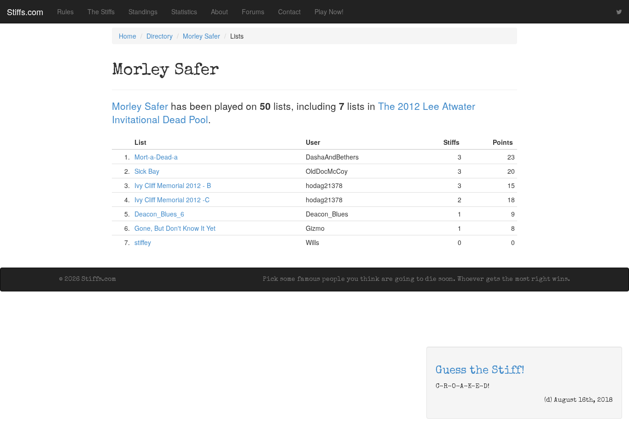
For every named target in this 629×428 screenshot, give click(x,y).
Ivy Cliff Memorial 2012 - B (172, 185)
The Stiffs (101, 11)
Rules (65, 11)
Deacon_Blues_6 (159, 213)
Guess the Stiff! (480, 371)
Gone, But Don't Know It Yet (174, 228)
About (219, 11)
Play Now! (329, 11)
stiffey (142, 242)
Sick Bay (146, 171)
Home (127, 35)
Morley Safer (201, 35)
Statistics (184, 11)
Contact (289, 11)
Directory (159, 35)
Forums (253, 11)
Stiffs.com (25, 11)
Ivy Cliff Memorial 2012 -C (172, 199)
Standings (142, 11)
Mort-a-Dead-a (156, 156)
